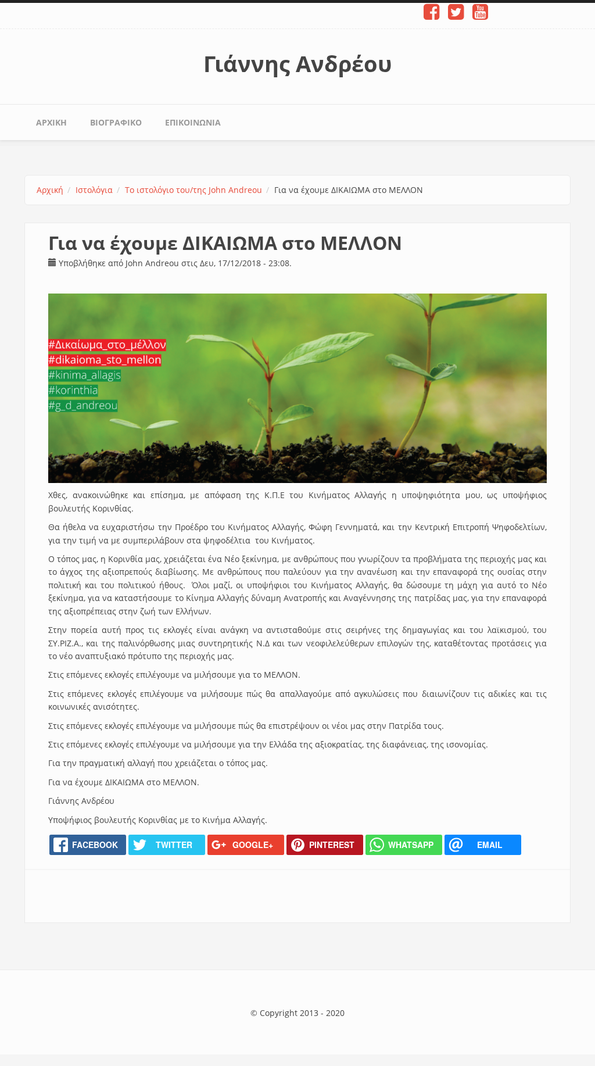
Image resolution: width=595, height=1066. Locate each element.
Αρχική (51, 122)
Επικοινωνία (193, 122)
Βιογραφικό (116, 122)
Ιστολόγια (94, 189)
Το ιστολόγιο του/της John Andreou (193, 189)
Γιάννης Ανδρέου (297, 63)
